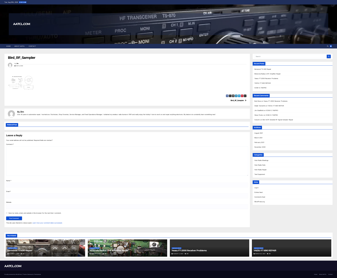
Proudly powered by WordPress (13, 274)
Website (8, 202)
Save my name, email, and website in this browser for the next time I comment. (34, 213)
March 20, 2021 (260, 253)
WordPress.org (259, 202)
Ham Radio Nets (259, 165)
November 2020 (260, 147)
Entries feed (258, 192)
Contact (32, 46)
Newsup (29, 274)
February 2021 (259, 142)
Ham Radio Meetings (261, 160)
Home (8, 46)
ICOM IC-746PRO (260, 88)
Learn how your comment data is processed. (47, 223)
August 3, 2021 (96, 253)
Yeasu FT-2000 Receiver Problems (266, 78)
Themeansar (37, 274)
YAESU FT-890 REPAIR (262, 83)
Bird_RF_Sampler (237, 100)
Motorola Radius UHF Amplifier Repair (267, 74)
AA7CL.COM (21, 24)
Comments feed (259, 197)
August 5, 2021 (14, 253)
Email (8, 191)
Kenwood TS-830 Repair (262, 69)
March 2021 (258, 138)
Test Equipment (259, 174)
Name (8, 181)
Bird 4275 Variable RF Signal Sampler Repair (278, 120)
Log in (256, 188)
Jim (17, 63)
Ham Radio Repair (260, 170)
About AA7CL (19, 46)
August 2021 (258, 133)
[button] (327, 46)
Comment (10, 144)
